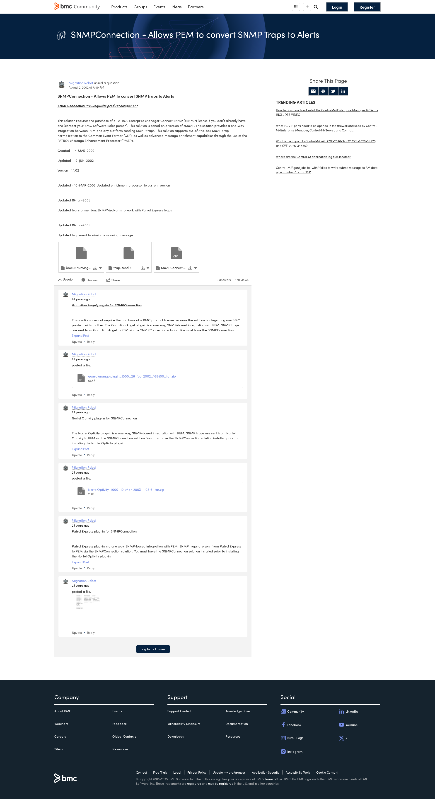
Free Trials (160, 772)
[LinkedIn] (343, 91)
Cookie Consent (327, 772)
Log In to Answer (153, 649)
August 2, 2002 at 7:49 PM (86, 87)
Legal (177, 772)
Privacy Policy (196, 772)
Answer (92, 280)
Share (115, 280)
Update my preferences (229, 772)
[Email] (313, 91)
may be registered (220, 783)
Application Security (265, 772)
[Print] (323, 91)
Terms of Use (274, 779)
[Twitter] (333, 91)
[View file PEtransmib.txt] (94, 610)
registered (194, 783)
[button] (100, 267)
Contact (141, 772)
